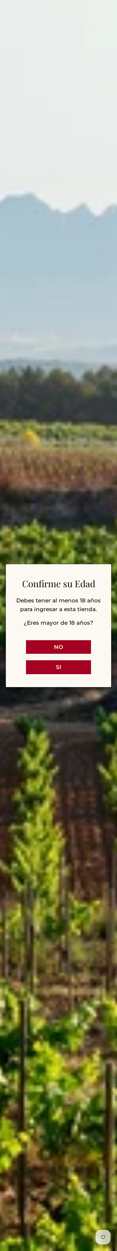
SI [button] (58, 667)
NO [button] (58, 647)
